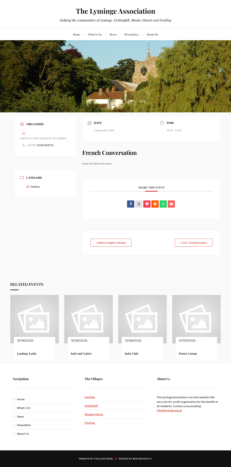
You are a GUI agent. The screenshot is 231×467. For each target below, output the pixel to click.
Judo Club (131, 353)
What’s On (95, 34)
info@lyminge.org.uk (169, 410)
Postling (90, 422)
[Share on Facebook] (130, 204)
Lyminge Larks (26, 353)
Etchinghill (91, 405)
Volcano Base (103, 458)
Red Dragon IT (142, 458)
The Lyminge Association (115, 11)
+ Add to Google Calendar (111, 242)
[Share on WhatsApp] (163, 204)
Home (76, 34)
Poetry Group (188, 353)
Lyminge (90, 397)
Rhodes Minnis (94, 414)
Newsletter (131, 34)
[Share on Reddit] (155, 204)
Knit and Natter (81, 353)
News (113, 34)
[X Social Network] (138, 204)
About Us (152, 34)
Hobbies (35, 186)
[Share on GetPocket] (147, 204)
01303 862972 (45, 145)
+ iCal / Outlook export (193, 242)
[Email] (171, 204)
